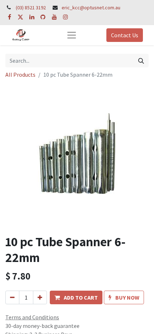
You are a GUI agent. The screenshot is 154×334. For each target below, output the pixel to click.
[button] (76, 297)
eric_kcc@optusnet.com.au (91, 7)
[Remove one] (12, 297)
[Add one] (40, 297)
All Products (20, 74)
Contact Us (124, 35)
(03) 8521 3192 (31, 7)
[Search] (141, 60)
